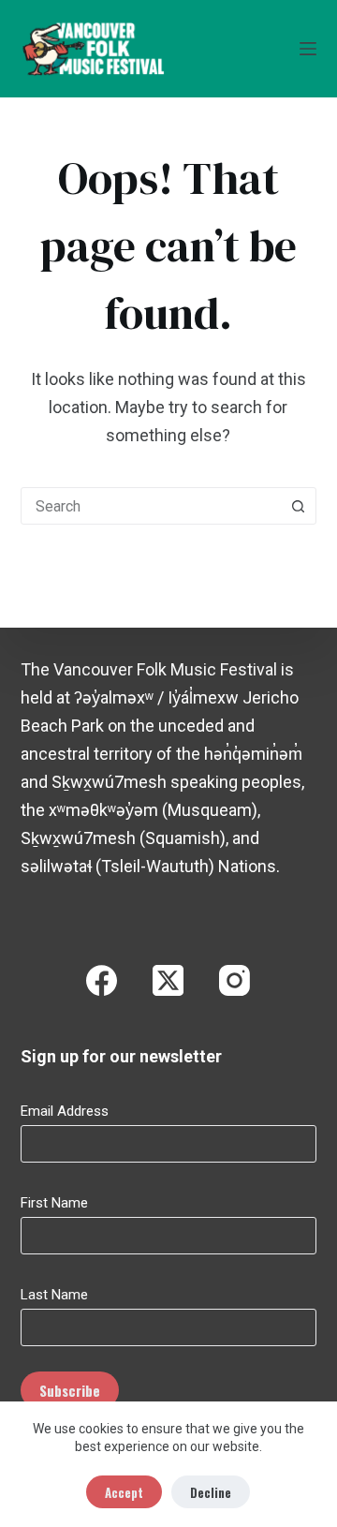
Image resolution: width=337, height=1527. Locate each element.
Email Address (65, 1111)
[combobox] (151, 506)
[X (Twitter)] (168, 980)
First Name (54, 1202)
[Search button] (297, 506)
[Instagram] (234, 980)
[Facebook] (101, 980)
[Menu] (308, 48)
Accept (124, 1492)
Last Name (54, 1294)
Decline (210, 1492)
